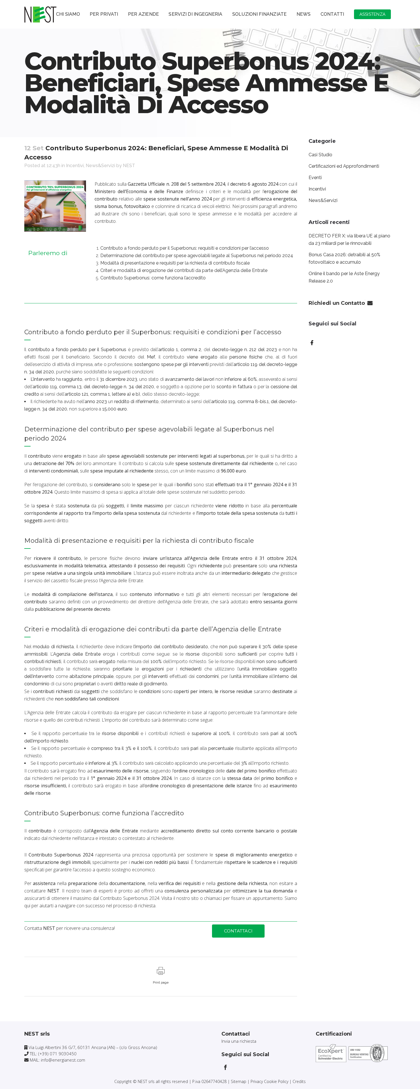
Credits (299, 1081)
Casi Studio (320, 154)
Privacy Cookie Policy (269, 1081)
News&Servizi (100, 165)
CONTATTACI (238, 931)
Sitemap (238, 1081)
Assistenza (372, 14)
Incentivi (75, 165)
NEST (129, 165)
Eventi (315, 177)
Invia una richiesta (238, 1041)
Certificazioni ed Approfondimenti (344, 166)
